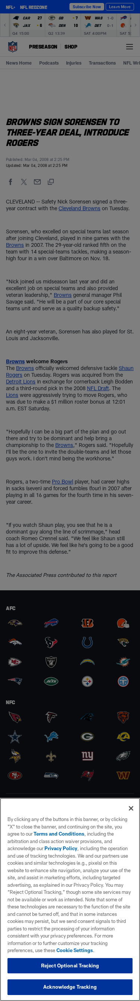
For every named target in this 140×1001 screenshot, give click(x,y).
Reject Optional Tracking (70, 966)
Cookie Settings (74, 950)
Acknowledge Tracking (70, 987)
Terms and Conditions (59, 834)
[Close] (131, 808)
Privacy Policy (60, 848)
